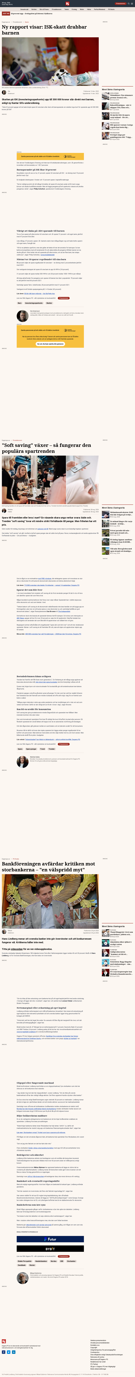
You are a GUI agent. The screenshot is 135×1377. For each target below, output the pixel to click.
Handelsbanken (41, 1261)
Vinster (32, 1265)
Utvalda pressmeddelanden (99, 1343)
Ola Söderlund (35, 311)
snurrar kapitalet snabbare (26, 1032)
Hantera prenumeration (98, 1340)
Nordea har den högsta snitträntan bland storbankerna (36, 1109)
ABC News (20, 618)
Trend (42, 749)
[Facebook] (3, 1352)
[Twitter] (8, 1352)
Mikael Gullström (36, 1273)
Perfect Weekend (99, 9)
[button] (50, 1239)
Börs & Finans (44, 9)
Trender (52, 749)
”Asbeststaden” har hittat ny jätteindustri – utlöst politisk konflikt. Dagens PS (52, 739)
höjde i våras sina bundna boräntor (41, 1148)
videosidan (17, 949)
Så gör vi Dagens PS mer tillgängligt (102, 1366)
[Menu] (132, 3)
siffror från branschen (35, 1176)
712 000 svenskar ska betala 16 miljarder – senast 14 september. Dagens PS (51, 585)
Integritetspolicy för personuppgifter (103, 1350)
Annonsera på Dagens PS (99, 1359)
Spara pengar (31, 749)
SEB (61, 1261)
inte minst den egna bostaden (46, 682)
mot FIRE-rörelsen (44, 579)
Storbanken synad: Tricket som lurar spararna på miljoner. (41, 1133)
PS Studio (111, 9)
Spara (27, 22)
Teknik (67, 9)
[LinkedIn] (13, 1352)
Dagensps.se (6, 22)
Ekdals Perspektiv (24, 1261)
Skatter (49, 303)
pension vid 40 (43, 529)
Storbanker (71, 1261)
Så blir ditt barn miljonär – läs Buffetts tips (39, 294)
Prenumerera (120, 3)
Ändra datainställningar (98, 1369)
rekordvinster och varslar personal (38, 1225)
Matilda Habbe (35, 757)
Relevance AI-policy (97, 1357)
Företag (74, 9)
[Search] (128, 3)
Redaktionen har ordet (98, 1362)
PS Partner (94, 1364)
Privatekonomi (56, 9)
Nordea (53, 1261)
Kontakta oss (95, 1345)
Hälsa (89, 9)
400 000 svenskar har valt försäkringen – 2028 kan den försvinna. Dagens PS (53, 634)
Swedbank (21, 1265)
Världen (34, 9)
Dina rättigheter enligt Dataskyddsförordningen (106, 1355)
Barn (19, 303)
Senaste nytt (24, 9)
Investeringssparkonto (33, 303)
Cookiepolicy (94, 1352)
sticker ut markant (70, 1038)
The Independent (64, 611)
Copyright (93, 1347)
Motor (82, 9)
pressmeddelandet (47, 255)
